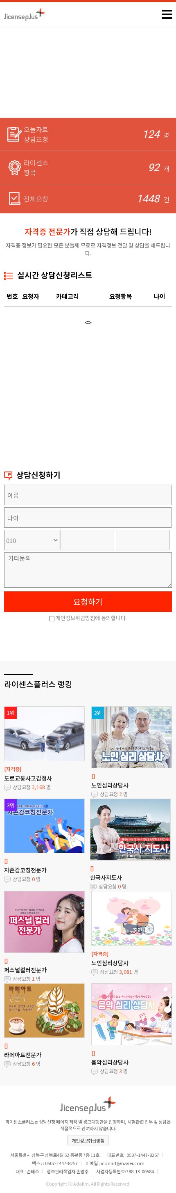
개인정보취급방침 (88, 1140)
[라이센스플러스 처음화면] (24, 12)
